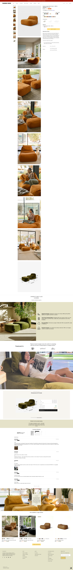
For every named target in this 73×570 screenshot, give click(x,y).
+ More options (12, 538)
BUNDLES (35, 3)
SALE (13, 3)
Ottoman (24, 555)
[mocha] (46, 13)
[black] (57, 13)
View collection (36, 544)
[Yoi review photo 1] (16, 468)
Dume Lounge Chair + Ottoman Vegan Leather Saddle (9, 540)
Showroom (36, 555)
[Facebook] (2, 557)
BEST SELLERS (26, 3)
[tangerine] (47, 16)
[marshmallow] (43, 16)
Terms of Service (50, 559)
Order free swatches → (39, 417)
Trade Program (50, 555)
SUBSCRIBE (63, 557)
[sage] (44, 13)
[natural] (43, 13)
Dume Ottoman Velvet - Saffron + (49, 26)
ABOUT (39, 3)
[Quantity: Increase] (45, 29)
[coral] (53, 16)
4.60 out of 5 (23, 432)
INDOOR (17, 3)
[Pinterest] (6, 557)
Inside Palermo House (38, 554)
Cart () (70, 3)
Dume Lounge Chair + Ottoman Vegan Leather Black (26, 540)
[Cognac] (52, 16)
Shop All (24, 558)
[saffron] (46, 16)
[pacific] (50, 16)
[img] (16, 439)
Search (67, 3)
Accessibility (49, 558)
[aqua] (54, 16)
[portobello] (49, 16)
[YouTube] (8, 557)
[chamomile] (50, 13)
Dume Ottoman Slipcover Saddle (59, 540)
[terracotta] (47, 13)
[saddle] (56, 13)
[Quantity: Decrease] (43, 29)
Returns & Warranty (51, 554)
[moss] (44, 16)
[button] (45, 7)
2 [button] (35, 486)
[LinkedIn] (10, 557)
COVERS (31, 3)
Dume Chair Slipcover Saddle (41, 540)
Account (64, 3)
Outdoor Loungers (25, 554)
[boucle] (49, 13)
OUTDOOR (21, 3)
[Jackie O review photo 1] (16, 448)
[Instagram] (4, 557)
